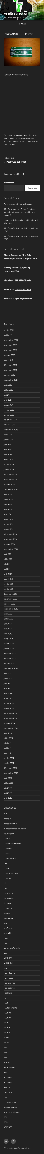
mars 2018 (8, 360)
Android (7, 819)
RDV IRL (7, 1063)
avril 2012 (8, 693)
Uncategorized (10, 1102)
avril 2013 (8, 634)
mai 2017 (7, 395)
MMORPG (8, 958)
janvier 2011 (9, 763)
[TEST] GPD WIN (23, 280)
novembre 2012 (10, 659)
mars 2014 (8, 579)
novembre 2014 (10, 539)
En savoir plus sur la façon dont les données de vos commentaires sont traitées (21, 141)
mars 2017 (8, 405)
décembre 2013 (10, 594)
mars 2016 (8, 460)
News (6, 968)
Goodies (7, 903)
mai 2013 (8, 629)
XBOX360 (8, 1127)
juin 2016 (8, 445)
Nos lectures (9, 988)
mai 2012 (7, 688)
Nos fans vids (9, 983)
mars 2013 (8, 639)
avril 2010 (8, 798)
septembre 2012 (11, 669)
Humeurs (8, 908)
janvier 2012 (9, 708)
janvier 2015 (9, 529)
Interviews (8, 918)
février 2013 (9, 644)
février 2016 (9, 464)
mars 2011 (8, 753)
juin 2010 (8, 788)
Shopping (8, 1077)
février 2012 (9, 703)
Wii (5, 1117)
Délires (7, 853)
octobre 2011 (9, 723)
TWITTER (8, 1097)
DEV (5, 863)
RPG (5, 1072)
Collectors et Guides (12, 844)
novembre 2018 (10, 350)
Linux (6, 943)
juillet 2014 (8, 559)
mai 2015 (8, 509)
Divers (6, 868)
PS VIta (7, 1043)
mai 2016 (8, 450)
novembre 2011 (10, 718)
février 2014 (9, 584)
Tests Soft (8, 1092)
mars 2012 (8, 698)
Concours (8, 848)
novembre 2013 (10, 599)
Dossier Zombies (11, 873)
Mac (5, 953)
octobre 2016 (9, 425)
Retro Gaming (10, 1067)
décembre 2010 (10, 768)
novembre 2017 (10, 370)
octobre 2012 (9, 664)
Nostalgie (8, 993)
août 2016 (8, 435)
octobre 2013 (9, 604)
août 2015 (8, 494)
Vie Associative (10, 1107)
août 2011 (8, 733)
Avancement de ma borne (15, 829)
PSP (5, 1058)
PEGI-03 (7, 1013)
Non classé (8, 978)
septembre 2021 (11, 340)
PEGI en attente (10, 1008)
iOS (5, 923)
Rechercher (9, 183)
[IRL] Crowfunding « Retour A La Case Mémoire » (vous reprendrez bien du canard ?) (20, 212)
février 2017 (9, 410)
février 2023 (9, 330)
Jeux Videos (9, 933)
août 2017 (8, 385)
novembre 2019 (10, 345)
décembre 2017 (10, 365)
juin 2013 (8, 624)
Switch (7, 1087)
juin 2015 (8, 504)
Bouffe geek (9, 834)
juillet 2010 (8, 783)
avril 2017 (8, 400)
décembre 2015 (10, 474)
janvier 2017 (9, 415)
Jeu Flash (8, 928)
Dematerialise (10, 858)
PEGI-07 (7, 1018)
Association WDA (11, 824)
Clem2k (7, 839)
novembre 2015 (10, 479)
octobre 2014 (9, 544)
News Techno (9, 973)
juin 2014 (8, 564)
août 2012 (8, 674)
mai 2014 (8, 569)
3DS (5, 814)
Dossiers (7, 878)
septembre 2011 (11, 728)
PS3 (5, 1048)
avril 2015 (8, 514)
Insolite (7, 913)
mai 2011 (7, 748)
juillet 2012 (8, 679)
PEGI (6, 1003)
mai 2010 (8, 793)
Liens (6, 938)
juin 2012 (7, 683)
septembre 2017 (11, 380)
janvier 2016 (9, 469)
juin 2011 (7, 743)
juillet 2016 (8, 440)
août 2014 (8, 554)
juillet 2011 (8, 738)
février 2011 (9, 758)
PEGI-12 (7, 1023)
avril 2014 (8, 574)
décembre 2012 (10, 654)
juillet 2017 (8, 390)
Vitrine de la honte (12, 1112)
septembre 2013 (11, 609)
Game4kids (9, 898)
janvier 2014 (9, 589)
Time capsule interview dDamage (18, 204)
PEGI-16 (7, 1028)
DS (5, 883)
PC (5, 998)
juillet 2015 (8, 499)
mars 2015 (8, 519)
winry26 (8, 280)
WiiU (6, 1122)
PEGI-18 (7, 1033)
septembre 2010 (11, 773)
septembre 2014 (11, 549)
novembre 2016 (10, 420)
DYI (5, 888)
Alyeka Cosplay (11, 255)
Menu (23, 24)
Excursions (8, 893)
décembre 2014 (10, 534)
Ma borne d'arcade (12, 948)
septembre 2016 (11, 430)
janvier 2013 (9, 649)
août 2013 (8, 614)
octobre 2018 (9, 355)
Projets (7, 1038)
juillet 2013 (8, 619)
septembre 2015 (11, 489)
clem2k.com (15, 14)
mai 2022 (8, 335)
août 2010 (8, 778)
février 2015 (9, 524)
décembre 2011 (10, 713)
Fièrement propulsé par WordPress (17, 1148)
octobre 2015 (9, 484)
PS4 (5, 1053)
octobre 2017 (9, 375)
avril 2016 (8, 455)
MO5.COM (8, 963)
